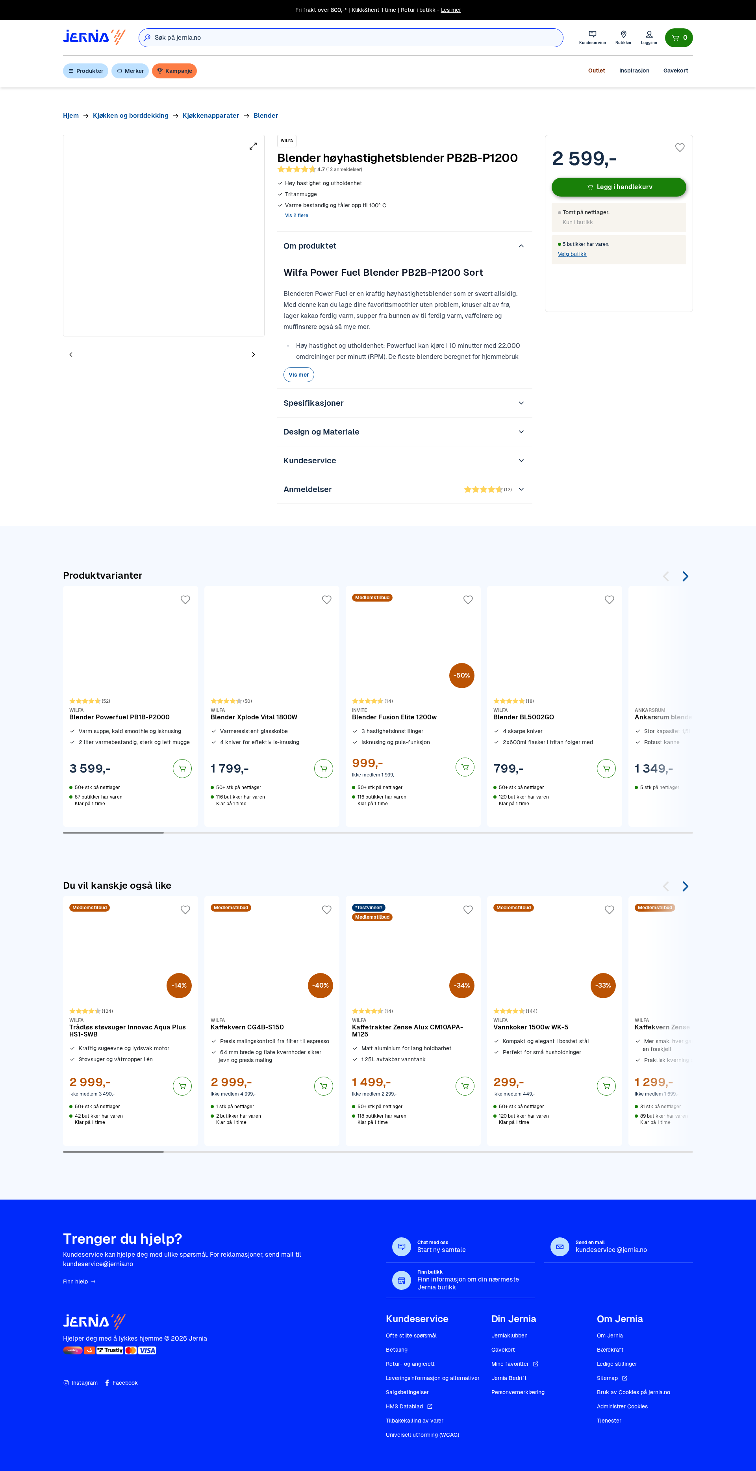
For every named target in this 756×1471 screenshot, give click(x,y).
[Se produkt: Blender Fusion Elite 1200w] (413, 706)
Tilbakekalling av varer (414, 1420)
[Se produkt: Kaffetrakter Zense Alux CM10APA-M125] (413, 1021)
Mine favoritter (510, 1364)
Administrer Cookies (622, 1406)
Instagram (85, 1383)
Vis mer (299, 374)
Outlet (596, 70)
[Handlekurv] (679, 37)
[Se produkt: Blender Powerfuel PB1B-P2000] (130, 706)
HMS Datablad (404, 1406)
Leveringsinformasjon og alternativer (433, 1378)
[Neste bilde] (253, 354)
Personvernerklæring (518, 1392)
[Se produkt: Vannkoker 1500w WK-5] (554, 1021)
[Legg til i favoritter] (680, 147)
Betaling (397, 1349)
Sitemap (607, 1378)
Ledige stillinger (617, 1364)
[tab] (94, 355)
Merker (134, 71)
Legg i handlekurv (624, 187)
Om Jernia (610, 1335)
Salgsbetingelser (407, 1392)
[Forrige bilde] (71, 354)
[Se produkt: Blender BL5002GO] (554, 706)
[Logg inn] (649, 37)
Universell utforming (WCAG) (422, 1435)
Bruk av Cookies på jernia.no (633, 1392)
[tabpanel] (164, 235)
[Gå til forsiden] (94, 37)
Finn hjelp (75, 1281)
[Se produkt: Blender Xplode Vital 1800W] (271, 706)
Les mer (451, 10)
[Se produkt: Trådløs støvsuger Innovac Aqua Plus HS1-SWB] (130, 1021)
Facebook (125, 1383)
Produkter (90, 71)
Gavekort (675, 70)
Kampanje (178, 71)
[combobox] (359, 38)
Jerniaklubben (509, 1335)
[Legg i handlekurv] (182, 768)
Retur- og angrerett (410, 1364)
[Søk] (147, 38)
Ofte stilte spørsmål (411, 1335)
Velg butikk (572, 254)
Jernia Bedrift (509, 1378)
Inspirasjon (634, 70)
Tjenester (609, 1420)
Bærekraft (610, 1349)
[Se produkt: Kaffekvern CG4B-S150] (271, 1021)
